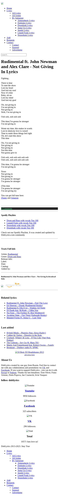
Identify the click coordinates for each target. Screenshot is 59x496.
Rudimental (13, 254)
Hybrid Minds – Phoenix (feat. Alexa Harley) (26, 333)
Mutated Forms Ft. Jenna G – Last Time (24, 318)
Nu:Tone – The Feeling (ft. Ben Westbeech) (26, 313)
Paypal (4, 372)
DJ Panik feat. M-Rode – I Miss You (22, 310)
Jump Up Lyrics (24, 28)
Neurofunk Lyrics (25, 35)
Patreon (13, 372)
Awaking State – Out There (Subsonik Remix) (27, 315)
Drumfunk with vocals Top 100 (20, 228)
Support (15, 47)
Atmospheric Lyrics (26, 20)
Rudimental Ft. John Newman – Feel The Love (27, 303)
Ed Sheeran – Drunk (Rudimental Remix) (25, 305)
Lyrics (9, 11)
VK (43, 368)
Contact (10, 42)
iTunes (4, 198)
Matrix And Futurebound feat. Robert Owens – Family (30, 345)
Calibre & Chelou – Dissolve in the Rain (24, 335)
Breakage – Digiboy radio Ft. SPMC (22, 347)
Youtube (29, 390)
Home (9, 8)
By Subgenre (17, 18)
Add (8, 37)
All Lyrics (16, 13)
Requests (10, 40)
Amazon (14, 198)
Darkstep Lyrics (24, 23)
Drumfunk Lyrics (25, 25)
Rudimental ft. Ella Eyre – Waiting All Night (26, 308)
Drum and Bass (14, 256)
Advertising (17, 50)
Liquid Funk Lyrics (26, 33)
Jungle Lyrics (23, 30)
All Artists (16, 15)
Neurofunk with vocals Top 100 (20, 225)
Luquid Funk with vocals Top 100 (21, 223)
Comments (6, 208)
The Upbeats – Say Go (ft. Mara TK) (23, 342)
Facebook (5, 370)
